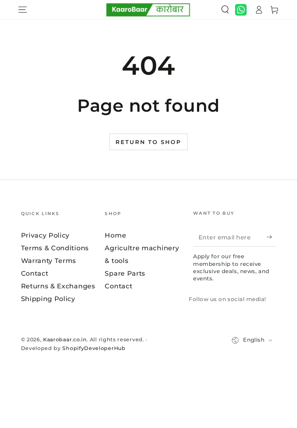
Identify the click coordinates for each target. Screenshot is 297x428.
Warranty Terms (48, 260)
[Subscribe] (271, 237)
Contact (35, 273)
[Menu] (22, 10)
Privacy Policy (45, 235)
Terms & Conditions (55, 248)
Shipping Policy (48, 299)
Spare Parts (125, 273)
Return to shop (148, 142)
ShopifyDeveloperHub (93, 348)
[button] (225, 10)
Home (115, 235)
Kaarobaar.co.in (65, 339)
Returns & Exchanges (58, 286)
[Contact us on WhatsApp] (241, 10)
